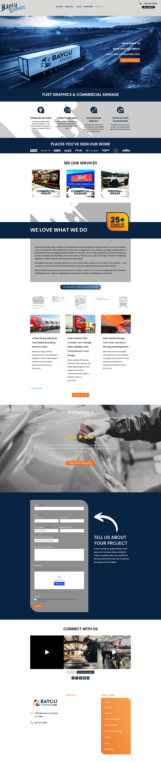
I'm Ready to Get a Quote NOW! (80, 287)
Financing (88, 7)
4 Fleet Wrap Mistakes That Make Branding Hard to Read (44, 342)
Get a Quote (130, 60)
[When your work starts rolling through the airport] (47, 652)
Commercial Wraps (113, 719)
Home (107, 702)
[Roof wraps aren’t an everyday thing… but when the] (80, 652)
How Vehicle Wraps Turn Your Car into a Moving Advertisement (116, 342)
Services (69, 7)
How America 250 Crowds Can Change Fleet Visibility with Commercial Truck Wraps (79, 347)
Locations (109, 708)
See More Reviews (80, 463)
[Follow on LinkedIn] (80, 678)
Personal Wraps (111, 725)
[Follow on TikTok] (73, 678)
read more (36, 368)
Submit (38, 606)
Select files (59, 584)
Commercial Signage (113, 731)
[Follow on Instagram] (87, 678)
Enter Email (37, 517)
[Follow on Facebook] (76, 678)
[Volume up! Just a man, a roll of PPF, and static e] (114, 652)
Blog (79, 7)
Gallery (59, 7)
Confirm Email (64, 517)
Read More (80, 395)
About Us (99, 7)
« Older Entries (36, 388)
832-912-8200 (150, 3)
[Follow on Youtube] (84, 678)
